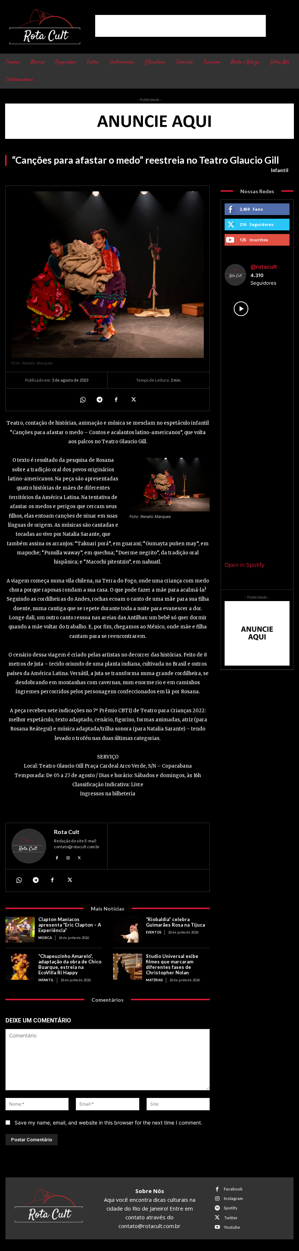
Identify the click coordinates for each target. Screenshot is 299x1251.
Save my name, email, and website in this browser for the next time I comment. (108, 1122)
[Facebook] (116, 399)
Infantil (279, 170)
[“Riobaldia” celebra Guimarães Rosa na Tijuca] (127, 930)
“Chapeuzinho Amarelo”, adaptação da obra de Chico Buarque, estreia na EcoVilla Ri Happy (69, 964)
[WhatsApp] (82, 399)
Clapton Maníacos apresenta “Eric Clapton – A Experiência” (69, 924)
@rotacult (264, 266)
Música (45, 938)
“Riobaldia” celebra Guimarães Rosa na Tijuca (175, 922)
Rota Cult (66, 832)
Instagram (233, 1198)
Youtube (232, 1227)
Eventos (153, 932)
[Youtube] (217, 1227)
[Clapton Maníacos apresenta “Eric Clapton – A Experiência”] (20, 930)
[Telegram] (99, 399)
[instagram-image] (241, 309)
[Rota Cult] (28, 846)
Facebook (233, 1188)
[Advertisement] (180, 26)
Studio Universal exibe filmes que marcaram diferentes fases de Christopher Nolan (172, 964)
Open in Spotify (244, 564)
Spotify (230, 1207)
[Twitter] (132, 399)
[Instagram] (68, 857)
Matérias (154, 980)
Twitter (231, 1217)
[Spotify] (217, 1208)
